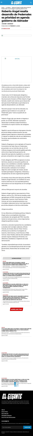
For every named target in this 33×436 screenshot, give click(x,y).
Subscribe (27, 427)
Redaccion (6, 28)
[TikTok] (6, 405)
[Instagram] (4, 405)
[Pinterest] (10, 31)
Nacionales (10, 23)
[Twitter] (6, 31)
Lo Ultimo (8, 7)
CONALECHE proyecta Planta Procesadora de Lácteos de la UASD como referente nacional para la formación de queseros (16, 274)
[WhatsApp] (13, 31)
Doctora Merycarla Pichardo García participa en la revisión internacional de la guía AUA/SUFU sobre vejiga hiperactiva (16, 263)
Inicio (3, 7)
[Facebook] (3, 31)
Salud (4, 261)
